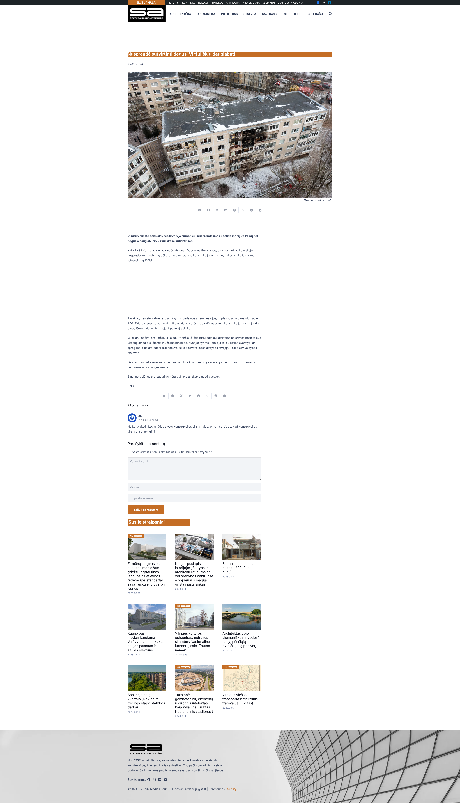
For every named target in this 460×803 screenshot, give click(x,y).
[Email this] (200, 210)
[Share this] (208, 210)
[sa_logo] (147, 13)
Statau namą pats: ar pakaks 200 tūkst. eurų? (239, 567)
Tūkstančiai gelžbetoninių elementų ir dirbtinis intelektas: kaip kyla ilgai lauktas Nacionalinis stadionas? (194, 703)
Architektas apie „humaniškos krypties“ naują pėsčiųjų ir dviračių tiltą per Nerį (240, 639)
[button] (330, 14)
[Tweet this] (217, 210)
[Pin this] (234, 210)
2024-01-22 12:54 (148, 420)
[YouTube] (165, 779)
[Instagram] (154, 779)
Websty (231, 789)
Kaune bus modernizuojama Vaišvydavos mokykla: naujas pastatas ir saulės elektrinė (146, 641)
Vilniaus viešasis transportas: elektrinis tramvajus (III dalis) (240, 699)
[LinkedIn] (159, 779)
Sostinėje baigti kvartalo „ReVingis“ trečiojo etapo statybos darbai (146, 701)
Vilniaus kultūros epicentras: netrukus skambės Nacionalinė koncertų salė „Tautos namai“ (192, 641)
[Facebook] (148, 779)
